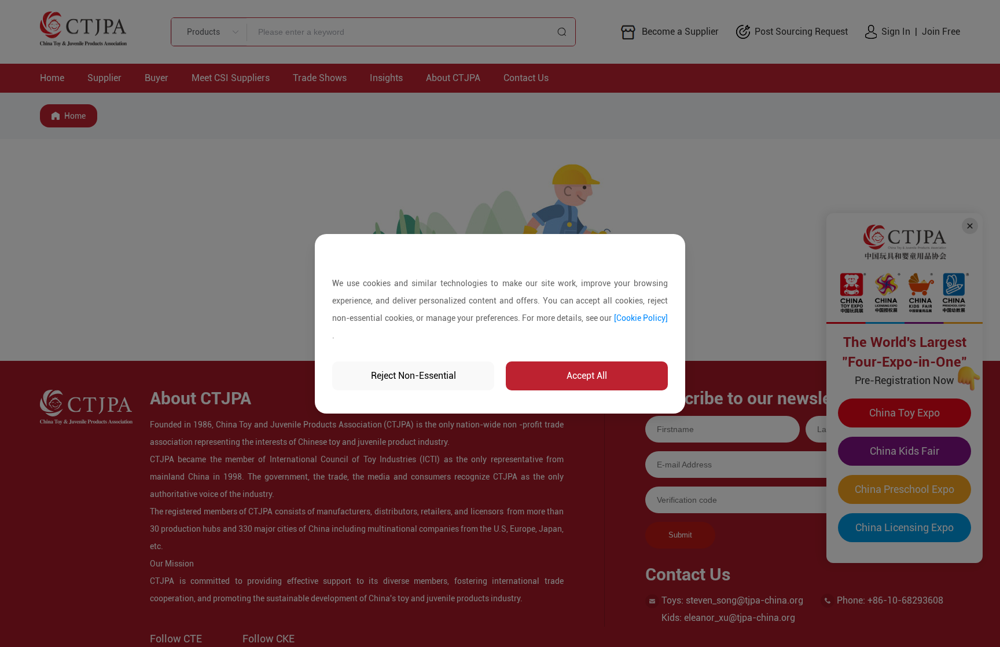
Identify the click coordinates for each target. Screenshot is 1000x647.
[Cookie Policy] (641, 318)
